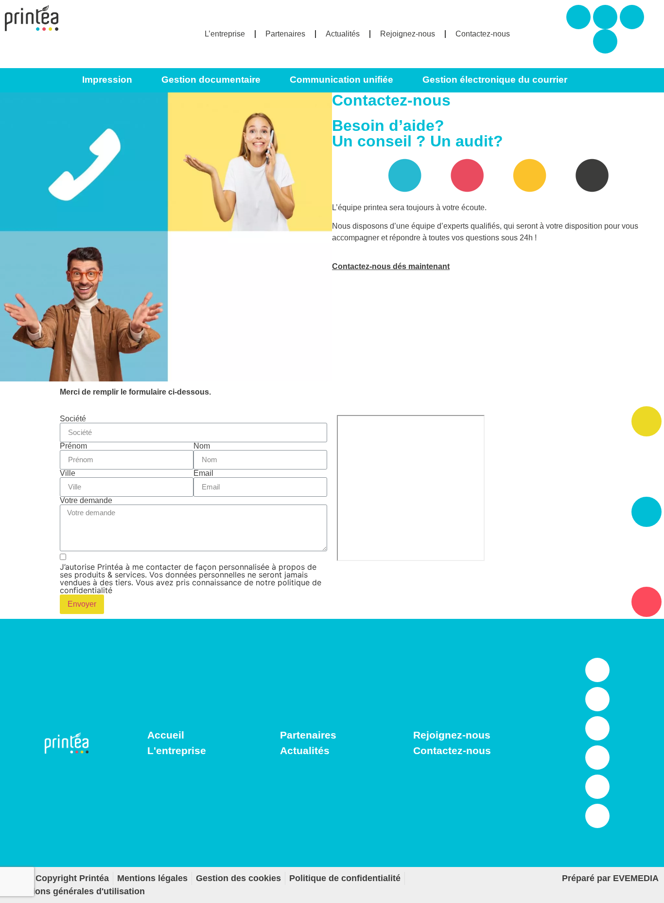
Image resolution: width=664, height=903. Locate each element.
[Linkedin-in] (597, 670)
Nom (201, 446)
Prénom (73, 446)
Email (203, 473)
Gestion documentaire (211, 79)
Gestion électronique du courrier (494, 79)
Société (73, 419)
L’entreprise (225, 34)
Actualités (343, 34)
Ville (67, 473)
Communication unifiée (341, 79)
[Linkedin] (605, 41)
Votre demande (86, 501)
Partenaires (285, 34)
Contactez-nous (482, 34)
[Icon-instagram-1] (597, 699)
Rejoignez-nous (407, 34)
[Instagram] (605, 17)
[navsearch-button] (619, 80)
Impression (107, 79)
